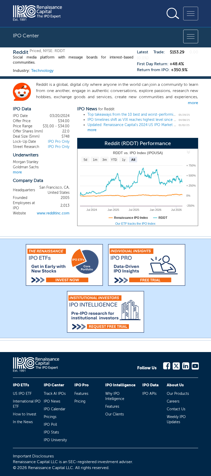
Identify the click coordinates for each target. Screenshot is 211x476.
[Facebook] (166, 365)
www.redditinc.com (53, 213)
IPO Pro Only (58, 141)
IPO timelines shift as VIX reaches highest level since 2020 (134, 120)
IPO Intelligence (120, 385)
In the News (23, 422)
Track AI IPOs (55, 393)
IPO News (52, 401)
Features (81, 393)
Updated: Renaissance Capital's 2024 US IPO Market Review (136, 125)
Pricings (50, 417)
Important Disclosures (33, 456)
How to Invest (24, 414)
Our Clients (114, 414)
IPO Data (150, 385)
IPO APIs (149, 393)
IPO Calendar (54, 409)
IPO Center (54, 385)
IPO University (55, 440)
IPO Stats (51, 432)
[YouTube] (195, 365)
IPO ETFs (21, 385)
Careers (173, 401)
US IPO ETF (22, 393)
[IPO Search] (172, 13)
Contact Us (176, 409)
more (193, 102)
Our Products (178, 393)
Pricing (79, 401)
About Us (175, 385)
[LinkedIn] (185, 365)
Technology (42, 70)
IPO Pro (81, 385)
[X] (176, 365)
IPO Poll (50, 424)
